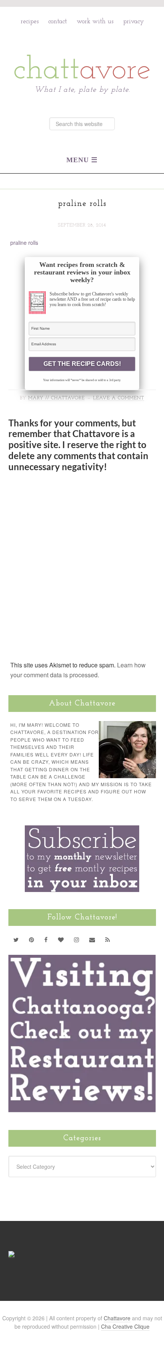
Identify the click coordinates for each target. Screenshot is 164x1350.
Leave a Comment (118, 398)
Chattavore (82, 50)
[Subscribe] (107, 939)
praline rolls (24, 242)
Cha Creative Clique (125, 1326)
